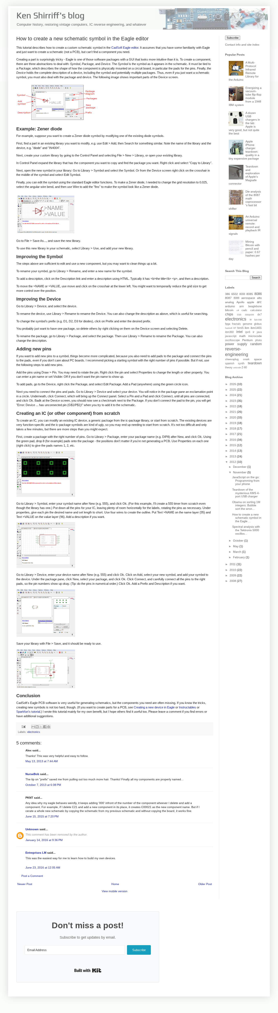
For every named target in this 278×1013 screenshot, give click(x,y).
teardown (255, 363)
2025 (233, 389)
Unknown (32, 829)
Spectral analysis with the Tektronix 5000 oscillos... (246, 530)
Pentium (247, 340)
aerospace (248, 297)
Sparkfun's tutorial (28, 711)
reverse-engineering (236, 351)
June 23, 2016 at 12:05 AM (42, 867)
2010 (233, 569)
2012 (233, 462)
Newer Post (24, 884)
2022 (233, 406)
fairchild (258, 319)
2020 (233, 417)
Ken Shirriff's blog (50, 15)
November (240, 472)
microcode (255, 336)
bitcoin (229, 310)
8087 (228, 297)
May (236, 546)
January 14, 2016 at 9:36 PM (44, 840)
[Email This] (33, 727)
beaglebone (255, 306)
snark (246, 359)
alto (259, 297)
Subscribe (233, 37)
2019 (233, 423)
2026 (233, 384)
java (259, 332)
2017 (233, 434)
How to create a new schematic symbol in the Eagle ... (246, 518)
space (258, 359)
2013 (233, 456)
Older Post (205, 884)
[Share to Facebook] (45, 727)
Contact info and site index (242, 44)
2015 (233, 445)
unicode (237, 367)
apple (250, 302)
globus (258, 324)
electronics (33, 732)
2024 (233, 395)
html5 (240, 328)
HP (234, 328)
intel (239, 332)
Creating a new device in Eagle (154, 707)
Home (115, 884)
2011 (233, 564)
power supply (236, 344)
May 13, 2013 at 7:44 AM (41, 761)
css (239, 314)
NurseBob (32, 774)
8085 (249, 294)
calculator (256, 310)
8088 (236, 298)
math (242, 336)
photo (258, 340)
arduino (230, 306)
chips (229, 314)
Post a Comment (32, 876)
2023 (233, 400)
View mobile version (114, 891)
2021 (233, 411)
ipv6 (247, 332)
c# (237, 310)
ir (253, 332)
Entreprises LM (35, 852)
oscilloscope (232, 340)
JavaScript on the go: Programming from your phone (245, 481)
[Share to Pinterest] (49, 727)
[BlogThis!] (37, 727)
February (239, 557)
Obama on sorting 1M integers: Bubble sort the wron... (246, 505)
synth (241, 363)
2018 (233, 428)
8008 (242, 294)
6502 (234, 294)
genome (247, 324)
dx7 (259, 314)
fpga (227, 324)
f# (251, 319)
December (240, 466)
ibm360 (229, 332)
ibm (247, 327)
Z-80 (244, 367)
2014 (233, 450)
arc (259, 302)
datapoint (249, 314)
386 (227, 294)
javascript (230, 336)
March (237, 551)
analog (229, 302)
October (238, 540)
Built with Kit (87, 970)
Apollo (240, 302)
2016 (233, 439)
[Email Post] (23, 726)
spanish (229, 363)
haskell (228, 328)
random (256, 344)
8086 (258, 294)
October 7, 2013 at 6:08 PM (43, 784)
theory (228, 367)
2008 (233, 580)
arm (241, 306)
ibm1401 (256, 327)
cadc (244, 310)
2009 (233, 575)
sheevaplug (232, 359)
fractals (236, 324)
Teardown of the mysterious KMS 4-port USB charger (246, 493)
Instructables (187, 707)
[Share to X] (41, 727)
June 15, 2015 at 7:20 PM (42, 816)
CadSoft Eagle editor (124, 47)
